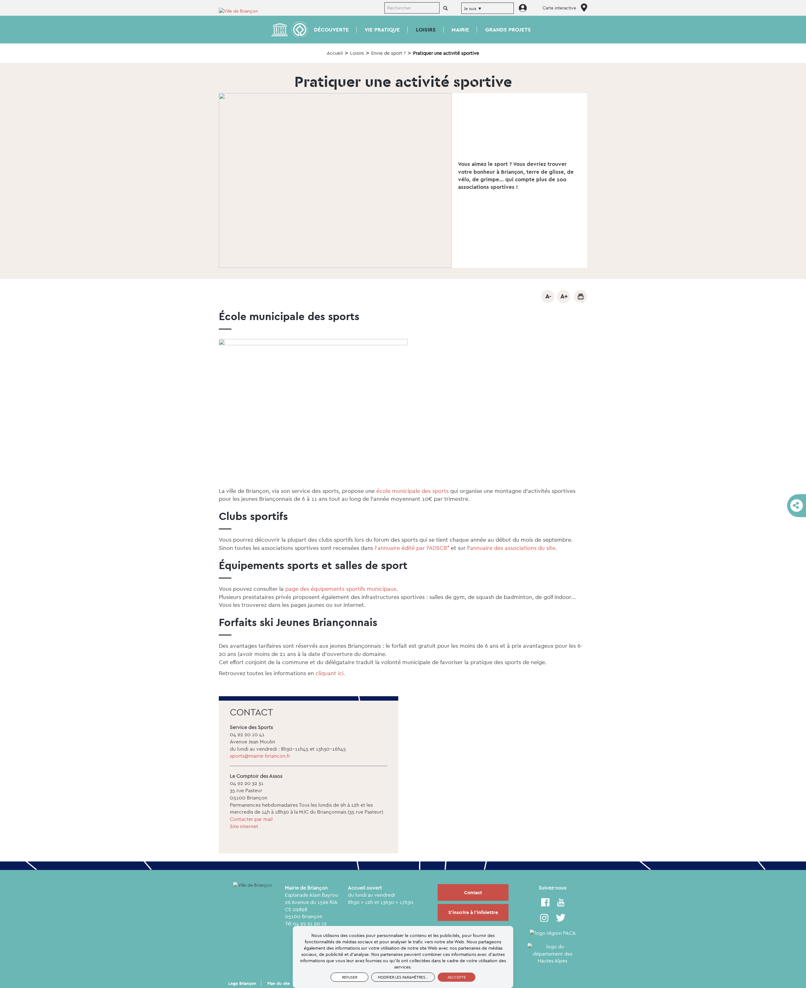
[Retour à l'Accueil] (242, 10)
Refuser (349, 977)
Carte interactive (559, 8)
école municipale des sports (412, 490)
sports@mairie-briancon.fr (260, 756)
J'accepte (456, 977)
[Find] (445, 8)
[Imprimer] (580, 296)
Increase (563, 296)
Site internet (244, 826)
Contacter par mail (251, 819)
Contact (473, 892)
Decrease (547, 296)
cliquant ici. (330, 673)
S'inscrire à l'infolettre (473, 912)
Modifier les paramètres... (403, 977)
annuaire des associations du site (512, 547)
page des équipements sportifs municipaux (340, 588)
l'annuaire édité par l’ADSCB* (412, 547)
